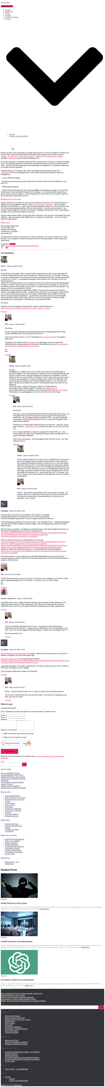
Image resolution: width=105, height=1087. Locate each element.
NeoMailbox (30, 342)
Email (3, 717)
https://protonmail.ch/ (49, 388)
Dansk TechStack (11, 843)
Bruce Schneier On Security (15, 798)
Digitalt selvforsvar (11, 845)
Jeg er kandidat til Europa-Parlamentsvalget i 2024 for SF (12, 774)
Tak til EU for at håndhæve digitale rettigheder (17, 997)
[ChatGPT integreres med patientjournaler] (19, 935)
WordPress (18, 1085)
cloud (7, 246)
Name (3, 715)
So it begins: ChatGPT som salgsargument (17, 980)
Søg (2, 761)
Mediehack (9, 11)
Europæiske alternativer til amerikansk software (14, 847)
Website (4, 719)
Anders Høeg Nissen (12, 796)
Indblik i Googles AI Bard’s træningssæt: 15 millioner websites (13, 787)
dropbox (22, 246)
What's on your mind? (9, 730)
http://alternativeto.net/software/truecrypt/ (15, 653)
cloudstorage (14, 246)
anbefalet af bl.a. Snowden (43, 204)
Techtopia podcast (11, 816)
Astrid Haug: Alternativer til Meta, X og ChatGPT (14, 840)
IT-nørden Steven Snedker (53, 156)
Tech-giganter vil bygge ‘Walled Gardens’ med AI (12, 783)
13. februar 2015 (49, 337)
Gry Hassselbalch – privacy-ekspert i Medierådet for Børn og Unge (37, 345)
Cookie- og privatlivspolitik (18, 136)
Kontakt (12, 134)
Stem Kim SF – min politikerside (12, 863)
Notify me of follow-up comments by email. (18, 733)
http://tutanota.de (31, 426)
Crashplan (12, 158)
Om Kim (8, 1077)
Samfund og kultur (11, 17)
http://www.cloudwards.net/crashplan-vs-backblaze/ (19, 536)
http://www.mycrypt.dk (59, 390)
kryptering (28, 246)
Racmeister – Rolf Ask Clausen (16, 1029)
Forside (7, 10)
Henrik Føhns (10, 803)
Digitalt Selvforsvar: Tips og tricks (13, 777)
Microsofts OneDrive (26, 156)
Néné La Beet (10, 805)
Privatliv (8, 15)
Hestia (3, 1085)
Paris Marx (9, 807)
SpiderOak (5, 172)
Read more (44, 909)
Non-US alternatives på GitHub (16, 1042)
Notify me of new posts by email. (15, 737)
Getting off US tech (12, 824)
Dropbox (4, 156)
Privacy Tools (10, 854)
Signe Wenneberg (11, 814)
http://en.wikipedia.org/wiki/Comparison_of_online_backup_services (25, 308)
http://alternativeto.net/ (9, 659)
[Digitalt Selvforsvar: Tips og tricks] (19, 897)
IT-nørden (4, 511)
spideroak (35, 246)
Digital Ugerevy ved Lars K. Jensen (18, 1020)
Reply (4, 312)
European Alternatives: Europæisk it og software (14, 851)
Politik (7, 13)
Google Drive (13, 156)
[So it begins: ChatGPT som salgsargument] (19, 974)
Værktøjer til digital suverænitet (12, 830)
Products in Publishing (13, 809)
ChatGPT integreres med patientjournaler (17, 941)
